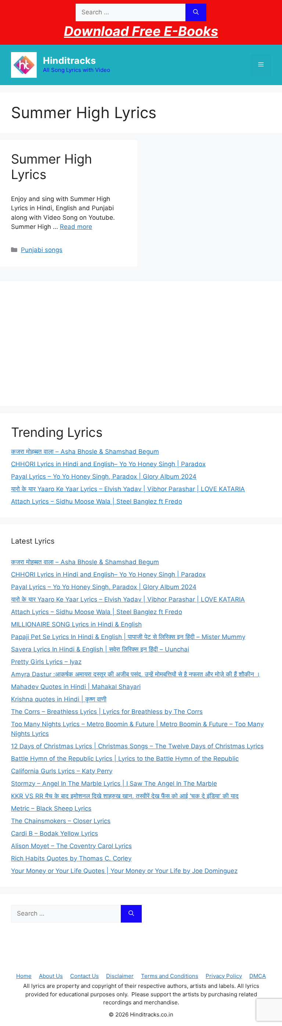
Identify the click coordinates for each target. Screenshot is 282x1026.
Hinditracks (69, 60)
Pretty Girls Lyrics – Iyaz (46, 661)
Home (24, 975)
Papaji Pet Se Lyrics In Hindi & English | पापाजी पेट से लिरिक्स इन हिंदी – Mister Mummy (128, 636)
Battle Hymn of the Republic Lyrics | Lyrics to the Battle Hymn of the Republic (125, 758)
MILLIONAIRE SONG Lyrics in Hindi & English (76, 624)
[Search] (195, 12)
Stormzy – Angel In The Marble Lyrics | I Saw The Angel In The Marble (114, 783)
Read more (76, 226)
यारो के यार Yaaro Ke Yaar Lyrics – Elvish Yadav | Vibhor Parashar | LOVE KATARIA (128, 489)
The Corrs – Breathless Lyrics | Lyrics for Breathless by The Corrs (107, 711)
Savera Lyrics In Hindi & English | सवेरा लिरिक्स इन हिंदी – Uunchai (100, 649)
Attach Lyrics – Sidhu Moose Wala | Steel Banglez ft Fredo (96, 501)
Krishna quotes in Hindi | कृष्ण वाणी (58, 699)
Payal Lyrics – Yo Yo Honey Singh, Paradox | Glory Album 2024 (103, 476)
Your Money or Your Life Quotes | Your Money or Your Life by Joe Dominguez (124, 871)
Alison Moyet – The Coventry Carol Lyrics (71, 846)
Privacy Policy (224, 975)
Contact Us (84, 975)
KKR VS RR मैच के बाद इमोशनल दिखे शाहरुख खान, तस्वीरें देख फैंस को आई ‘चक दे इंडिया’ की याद (125, 796)
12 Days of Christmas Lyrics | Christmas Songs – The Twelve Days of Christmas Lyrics (137, 746)
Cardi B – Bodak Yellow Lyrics (54, 833)
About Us (51, 975)
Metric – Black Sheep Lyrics (51, 808)
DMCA (257, 975)
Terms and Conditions (169, 975)
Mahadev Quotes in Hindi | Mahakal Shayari (76, 686)
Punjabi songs (41, 249)
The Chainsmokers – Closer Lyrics (61, 821)
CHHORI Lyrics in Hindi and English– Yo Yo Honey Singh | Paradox (108, 464)
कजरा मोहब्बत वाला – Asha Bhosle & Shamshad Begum (85, 451)
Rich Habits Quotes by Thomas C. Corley (71, 858)
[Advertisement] (141, 343)
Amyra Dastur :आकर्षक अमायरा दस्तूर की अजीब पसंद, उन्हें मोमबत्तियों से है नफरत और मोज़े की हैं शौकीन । (135, 674)
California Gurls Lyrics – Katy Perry (61, 771)
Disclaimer (120, 975)
